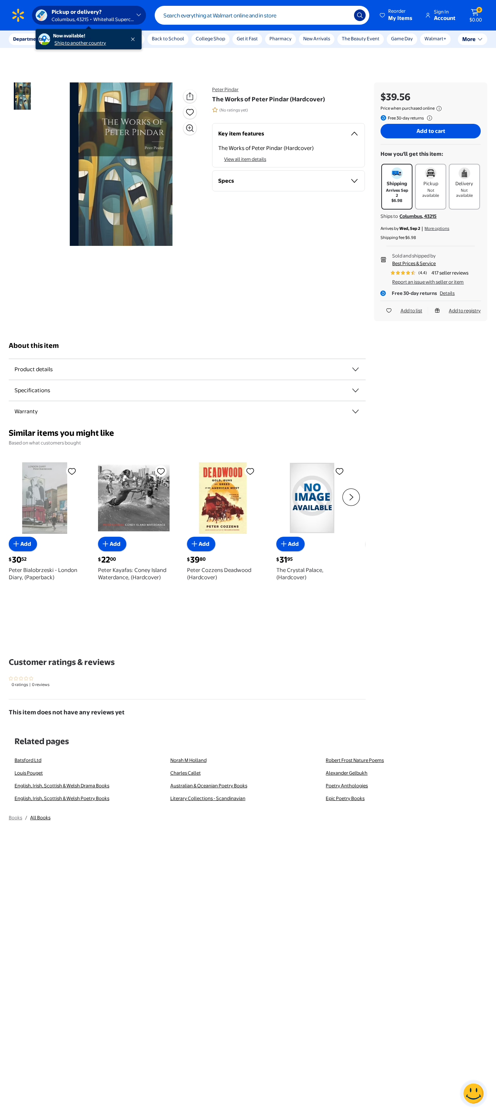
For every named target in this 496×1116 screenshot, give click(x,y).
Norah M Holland (188, 760)
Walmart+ (435, 38)
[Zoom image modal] (189, 128)
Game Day (402, 38)
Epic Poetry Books (345, 798)
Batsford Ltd (28, 760)
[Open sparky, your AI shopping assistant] (473, 1093)
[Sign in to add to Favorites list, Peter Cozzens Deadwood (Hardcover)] (250, 470)
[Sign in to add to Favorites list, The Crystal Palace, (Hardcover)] (339, 470)
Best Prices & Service (414, 263)
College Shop (210, 38)
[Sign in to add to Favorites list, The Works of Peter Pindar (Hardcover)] (189, 112)
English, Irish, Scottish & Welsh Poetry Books (62, 798)
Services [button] (73, 39)
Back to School (168, 38)
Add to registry (465, 310)
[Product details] (355, 369)
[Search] (360, 15)
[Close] (134, 39)
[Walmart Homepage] (18, 15)
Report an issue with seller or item (428, 282)
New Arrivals (316, 38)
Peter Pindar (225, 89)
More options (436, 228)
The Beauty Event (360, 38)
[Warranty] (355, 411)
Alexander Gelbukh (346, 773)
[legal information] (439, 108)
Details (447, 293)
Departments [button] (28, 39)
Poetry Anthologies (347, 785)
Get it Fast (247, 38)
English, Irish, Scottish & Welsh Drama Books (62, 785)
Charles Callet (185, 773)
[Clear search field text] (343, 15)
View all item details (245, 159)
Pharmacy (280, 38)
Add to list (411, 310)
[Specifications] (355, 390)
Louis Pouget (29, 773)
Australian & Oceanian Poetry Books (208, 785)
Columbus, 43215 (417, 216)
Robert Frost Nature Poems (355, 760)
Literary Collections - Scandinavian (207, 798)
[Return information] (428, 118)
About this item (34, 345)
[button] (396, 15)
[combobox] (262, 15)
